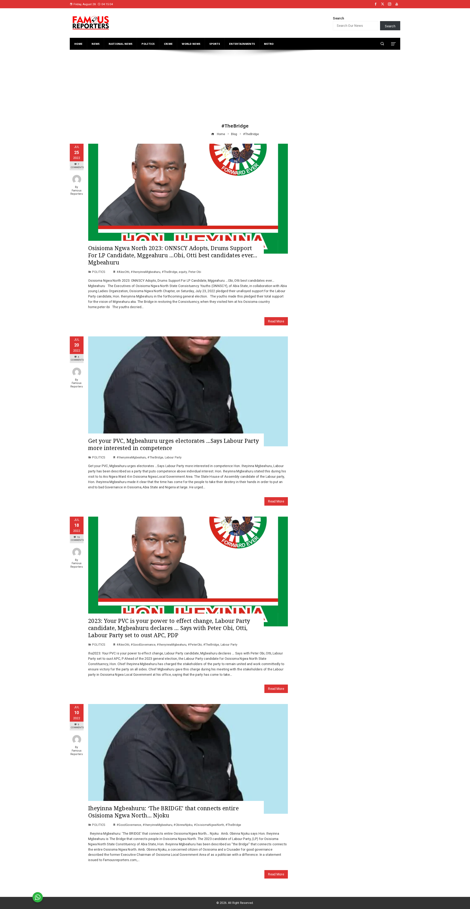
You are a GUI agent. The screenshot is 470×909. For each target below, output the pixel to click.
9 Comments (77, 726)
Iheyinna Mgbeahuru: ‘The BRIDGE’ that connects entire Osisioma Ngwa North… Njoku (163, 811)
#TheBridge (170, 272)
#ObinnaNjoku (182, 825)
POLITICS (98, 272)
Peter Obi (194, 272)
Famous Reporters (76, 192)
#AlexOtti (123, 272)
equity (183, 272)
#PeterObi (195, 644)
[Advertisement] (180, 89)
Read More (276, 321)
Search (338, 18)
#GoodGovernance (143, 644)
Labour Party (173, 457)
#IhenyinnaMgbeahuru (145, 272)
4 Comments (77, 358)
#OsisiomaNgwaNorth (209, 825)
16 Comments (77, 538)
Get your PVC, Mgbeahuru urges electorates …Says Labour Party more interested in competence (173, 444)
